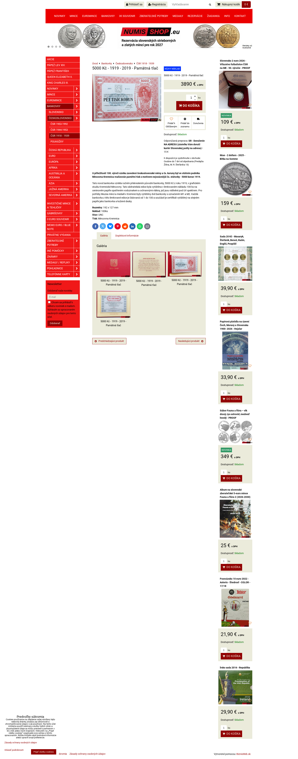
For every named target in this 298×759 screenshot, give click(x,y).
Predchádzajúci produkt (111, 341)
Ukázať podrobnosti (13, 750)
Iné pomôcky (55, 250)
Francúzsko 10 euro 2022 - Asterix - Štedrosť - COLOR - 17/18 (235, 582)
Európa (53, 161)
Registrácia (158, 4)
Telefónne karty (58, 274)
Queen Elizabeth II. (59, 76)
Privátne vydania (59, 234)
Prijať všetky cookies (43, 752)
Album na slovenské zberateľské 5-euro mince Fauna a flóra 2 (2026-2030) (235, 493)
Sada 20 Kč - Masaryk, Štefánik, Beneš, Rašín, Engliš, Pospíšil (232, 240)
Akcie (50, 59)
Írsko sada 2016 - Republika (235, 667)
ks (228, 137)
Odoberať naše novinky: (60, 290)
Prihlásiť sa (135, 4)
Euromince (89, 16)
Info (227, 16)
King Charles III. (57, 82)
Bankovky (108, 16)
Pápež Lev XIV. (56, 65)
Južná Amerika (59, 189)
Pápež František (58, 71)
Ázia (51, 183)
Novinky (59, 16)
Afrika (53, 167)
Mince (74, 16)
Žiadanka (213, 16)
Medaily (178, 16)
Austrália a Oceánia (57, 175)
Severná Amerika (60, 195)
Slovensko (56, 112)
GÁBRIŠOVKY (54, 213)
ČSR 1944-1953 (59, 129)
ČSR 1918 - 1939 (60, 135)
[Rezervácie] (149, 48)
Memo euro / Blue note (59, 227)
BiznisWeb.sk (243, 754)
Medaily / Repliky (58, 262)
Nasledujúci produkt (189, 341)
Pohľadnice (55, 268)
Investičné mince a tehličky (59, 205)
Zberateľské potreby (154, 16)
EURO (52, 155)
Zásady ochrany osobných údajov (87, 753)
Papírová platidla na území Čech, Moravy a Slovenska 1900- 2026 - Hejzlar (234, 325)
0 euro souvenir (58, 219)
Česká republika (60, 150)
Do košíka (191, 106)
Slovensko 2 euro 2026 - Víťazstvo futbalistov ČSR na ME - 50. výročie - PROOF (235, 64)
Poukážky (57, 141)
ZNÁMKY (52, 256)
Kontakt (240, 16)
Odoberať (55, 323)
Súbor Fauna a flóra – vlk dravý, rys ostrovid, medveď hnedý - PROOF (235, 414)
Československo (60, 118)
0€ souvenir (127, 16)
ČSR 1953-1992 (59, 124)
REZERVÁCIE (195, 16)
